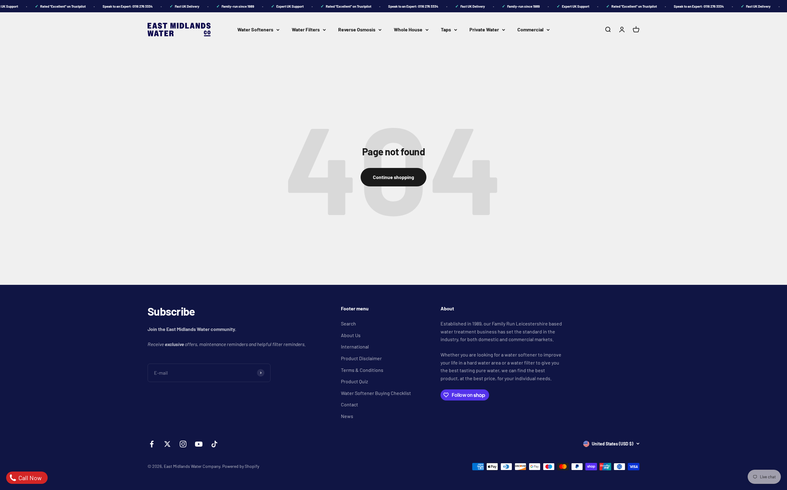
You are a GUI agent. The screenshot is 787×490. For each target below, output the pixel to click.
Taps (446, 29)
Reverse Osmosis (356, 29)
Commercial (530, 29)
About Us (351, 335)
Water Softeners (255, 29)
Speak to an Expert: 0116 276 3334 (123, 6)
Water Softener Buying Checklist (376, 393)
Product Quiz (354, 381)
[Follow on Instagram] (183, 444)
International (355, 346)
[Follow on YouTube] (199, 444)
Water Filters (306, 29)
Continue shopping (393, 177)
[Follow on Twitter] (167, 444)
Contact (349, 404)
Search (348, 323)
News (347, 416)
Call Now (29, 477)
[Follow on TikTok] (214, 444)
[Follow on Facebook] (152, 444)
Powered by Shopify (240, 466)
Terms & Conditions (362, 370)
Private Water (484, 29)
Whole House (408, 29)
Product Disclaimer (361, 358)
